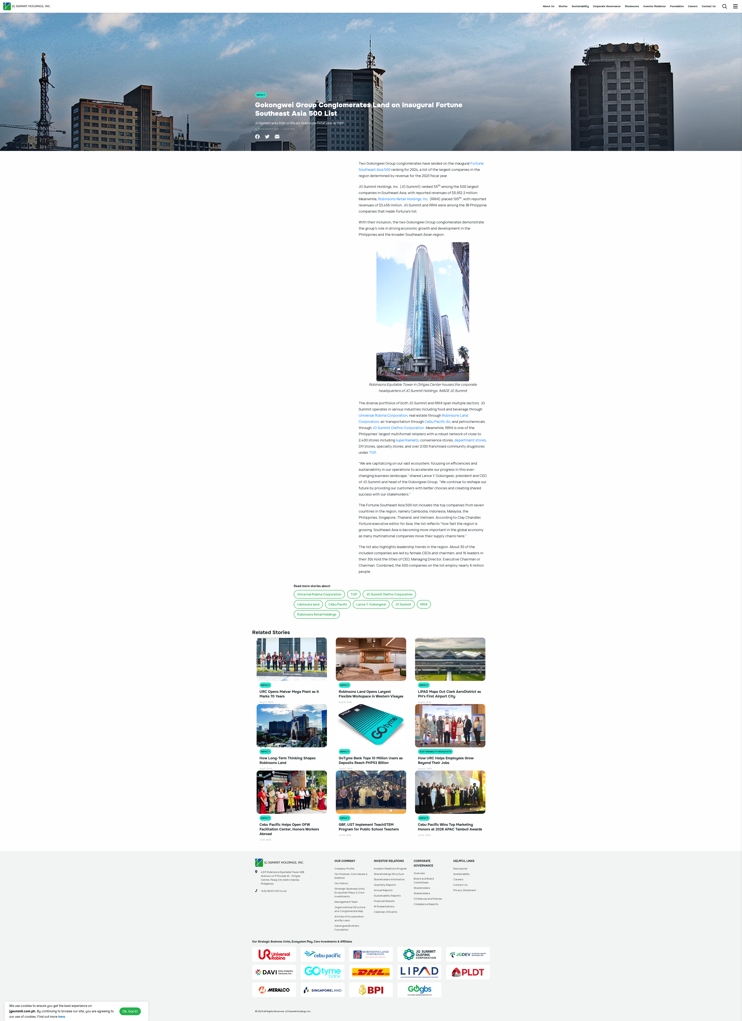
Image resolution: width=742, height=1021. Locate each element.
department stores (470, 440)
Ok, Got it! (130, 1011)
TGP (372, 452)
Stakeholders (422, 893)
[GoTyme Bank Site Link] (323, 972)
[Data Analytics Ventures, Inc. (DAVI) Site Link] (274, 972)
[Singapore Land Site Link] (323, 990)
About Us (548, 6)
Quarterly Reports (385, 884)
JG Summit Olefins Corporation (398, 427)
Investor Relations (654, 6)
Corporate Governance (607, 6)
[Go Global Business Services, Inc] (419, 990)
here (61, 1017)
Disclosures (632, 6)
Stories (563, 6)
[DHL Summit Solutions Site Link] (371, 972)
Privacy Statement (464, 890)
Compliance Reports (426, 904)
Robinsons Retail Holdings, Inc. (403, 199)
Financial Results (384, 901)
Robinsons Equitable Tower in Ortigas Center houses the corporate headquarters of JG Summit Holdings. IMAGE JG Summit (423, 387)
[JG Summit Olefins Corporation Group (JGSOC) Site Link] (419, 954)
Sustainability (580, 6)
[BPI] (371, 990)
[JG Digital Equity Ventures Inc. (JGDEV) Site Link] (468, 954)
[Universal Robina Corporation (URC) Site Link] (274, 954)
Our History (341, 883)
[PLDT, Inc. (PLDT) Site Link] (468, 972)
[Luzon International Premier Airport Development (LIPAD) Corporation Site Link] (419, 972)
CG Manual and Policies (428, 898)
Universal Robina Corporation (383, 415)
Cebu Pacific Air (437, 421)
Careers (693, 6)
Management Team (346, 901)
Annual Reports (383, 890)
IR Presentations (384, 906)
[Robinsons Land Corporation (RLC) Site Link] (371, 954)
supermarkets (407, 440)
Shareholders (422, 888)
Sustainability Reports (387, 895)
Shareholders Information (389, 879)
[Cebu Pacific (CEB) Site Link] (323, 954)
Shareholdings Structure (389, 874)
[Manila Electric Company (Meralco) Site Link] (274, 990)
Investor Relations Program (390, 868)
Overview (419, 873)
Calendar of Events (385, 912)
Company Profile (344, 868)
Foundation (677, 6)
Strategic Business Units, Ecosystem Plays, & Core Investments (349, 892)
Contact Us (709, 6)
